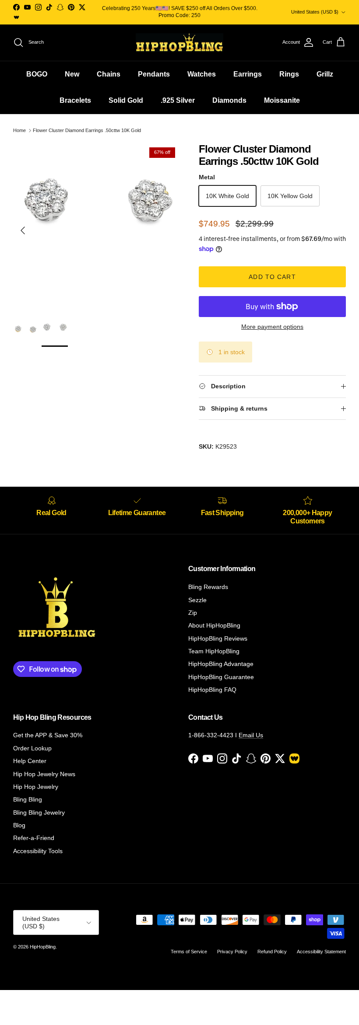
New (72, 74)
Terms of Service (189, 951)
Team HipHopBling (213, 651)
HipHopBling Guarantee (221, 676)
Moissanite (282, 100)
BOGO (36, 74)
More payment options (272, 326)
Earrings (247, 74)
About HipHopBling (214, 625)
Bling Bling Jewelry (39, 812)
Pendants (154, 74)
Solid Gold (126, 100)
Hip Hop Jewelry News (44, 773)
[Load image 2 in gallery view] (96, 226)
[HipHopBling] (179, 42)
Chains (108, 74)
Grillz (325, 74)
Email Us (251, 735)
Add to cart (272, 276)
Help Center (29, 760)
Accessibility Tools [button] (38, 850)
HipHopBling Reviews (217, 638)
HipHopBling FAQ (212, 689)
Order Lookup (32, 748)
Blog (19, 825)
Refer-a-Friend (33, 837)
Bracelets (75, 100)
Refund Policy (272, 951)
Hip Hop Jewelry (35, 786)
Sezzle (197, 599)
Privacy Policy (232, 951)
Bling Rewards (208, 586)
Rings (289, 74)
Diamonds (229, 100)
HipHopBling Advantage (220, 663)
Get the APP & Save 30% (47, 735)
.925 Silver (178, 100)
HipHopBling (43, 946)
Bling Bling (27, 799)
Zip (192, 612)
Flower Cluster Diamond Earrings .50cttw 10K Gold (87, 130)
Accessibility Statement (321, 951)
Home (19, 130)
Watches (201, 74)
